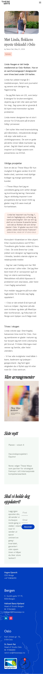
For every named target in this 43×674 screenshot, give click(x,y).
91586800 (11, 650)
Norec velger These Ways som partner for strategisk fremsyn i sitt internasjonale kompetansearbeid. (21, 469)
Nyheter (8, 54)
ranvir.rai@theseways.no (14, 653)
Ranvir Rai (9, 49)
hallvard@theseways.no (14, 612)
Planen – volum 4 (16, 445)
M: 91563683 (9, 609)
